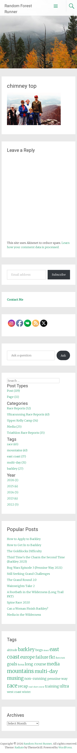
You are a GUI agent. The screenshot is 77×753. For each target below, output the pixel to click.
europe (27, 657)
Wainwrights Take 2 (21, 586)
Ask (63, 355)
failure (41, 657)
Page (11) (13, 397)
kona (21, 664)
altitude (12, 650)
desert (46, 650)
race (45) (12, 444)
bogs (39, 650)
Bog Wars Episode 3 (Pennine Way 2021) (34, 567)
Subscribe (59, 274)
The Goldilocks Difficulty (24, 551)
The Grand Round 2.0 (22, 580)
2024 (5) (12, 492)
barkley (26, 649)
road (31, 687)
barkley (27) (15, 468)
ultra (64, 686)
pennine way (57, 679)
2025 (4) (12, 486)
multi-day (46, 671)
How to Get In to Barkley (24, 545)
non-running (35, 678)
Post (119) (13, 390)
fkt (52, 657)
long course (35, 664)
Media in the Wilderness (24, 614)
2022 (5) (12, 504)
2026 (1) (12, 480)
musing (15, 678)
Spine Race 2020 (18, 602)
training (52, 686)
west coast (14, 692)
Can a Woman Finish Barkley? (27, 608)
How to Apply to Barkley (24, 539)
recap (23, 686)
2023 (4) (12, 498)
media (53, 664)
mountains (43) (17, 450)
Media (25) (14, 426)
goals (12, 664)
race (12, 685)
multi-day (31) (16, 462)
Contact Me (15, 299)
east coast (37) (16, 456)
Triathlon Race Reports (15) (26, 432)
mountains (20, 671)
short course (38, 687)
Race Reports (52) (19, 408)
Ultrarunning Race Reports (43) (28, 414)
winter (26, 692)
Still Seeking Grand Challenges (28, 574)
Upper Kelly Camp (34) (22, 420)
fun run (60, 657)
